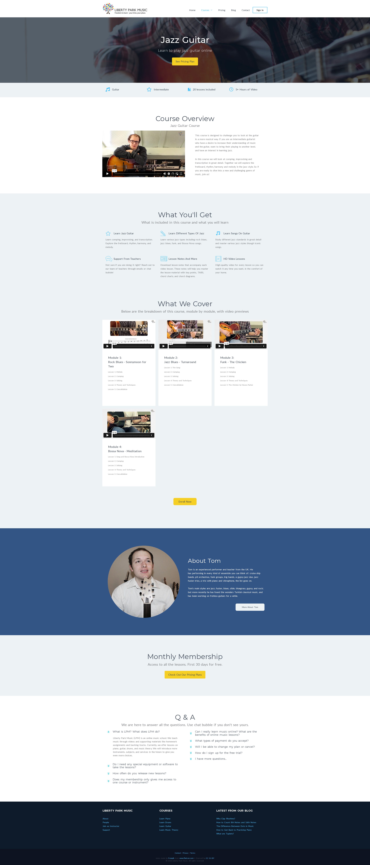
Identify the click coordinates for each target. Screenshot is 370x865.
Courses (205, 10)
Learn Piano (164, 818)
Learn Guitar (165, 826)
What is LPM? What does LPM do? (136, 731)
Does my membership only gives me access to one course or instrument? (144, 781)
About (105, 818)
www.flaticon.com (187, 858)
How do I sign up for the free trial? (218, 752)
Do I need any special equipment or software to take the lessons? (145, 766)
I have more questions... (210, 758)
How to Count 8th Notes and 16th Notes (236, 822)
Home (192, 10)
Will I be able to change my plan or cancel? (225, 746)
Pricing (221, 10)
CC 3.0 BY (210, 858)
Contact (246, 10)
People (106, 822)
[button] (185, 61)
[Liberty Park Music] (125, 8)
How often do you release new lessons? (139, 773)
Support (106, 830)
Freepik (171, 858)
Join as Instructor (111, 826)
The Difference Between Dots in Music (235, 826)
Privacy (185, 853)
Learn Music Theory (168, 830)
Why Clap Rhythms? (225, 818)
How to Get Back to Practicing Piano (234, 830)
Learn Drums (165, 822)
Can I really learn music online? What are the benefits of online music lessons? (226, 733)
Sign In (260, 10)
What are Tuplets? (225, 833)
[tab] (144, 731)
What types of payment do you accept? (222, 740)
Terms (192, 853)
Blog (233, 10)
